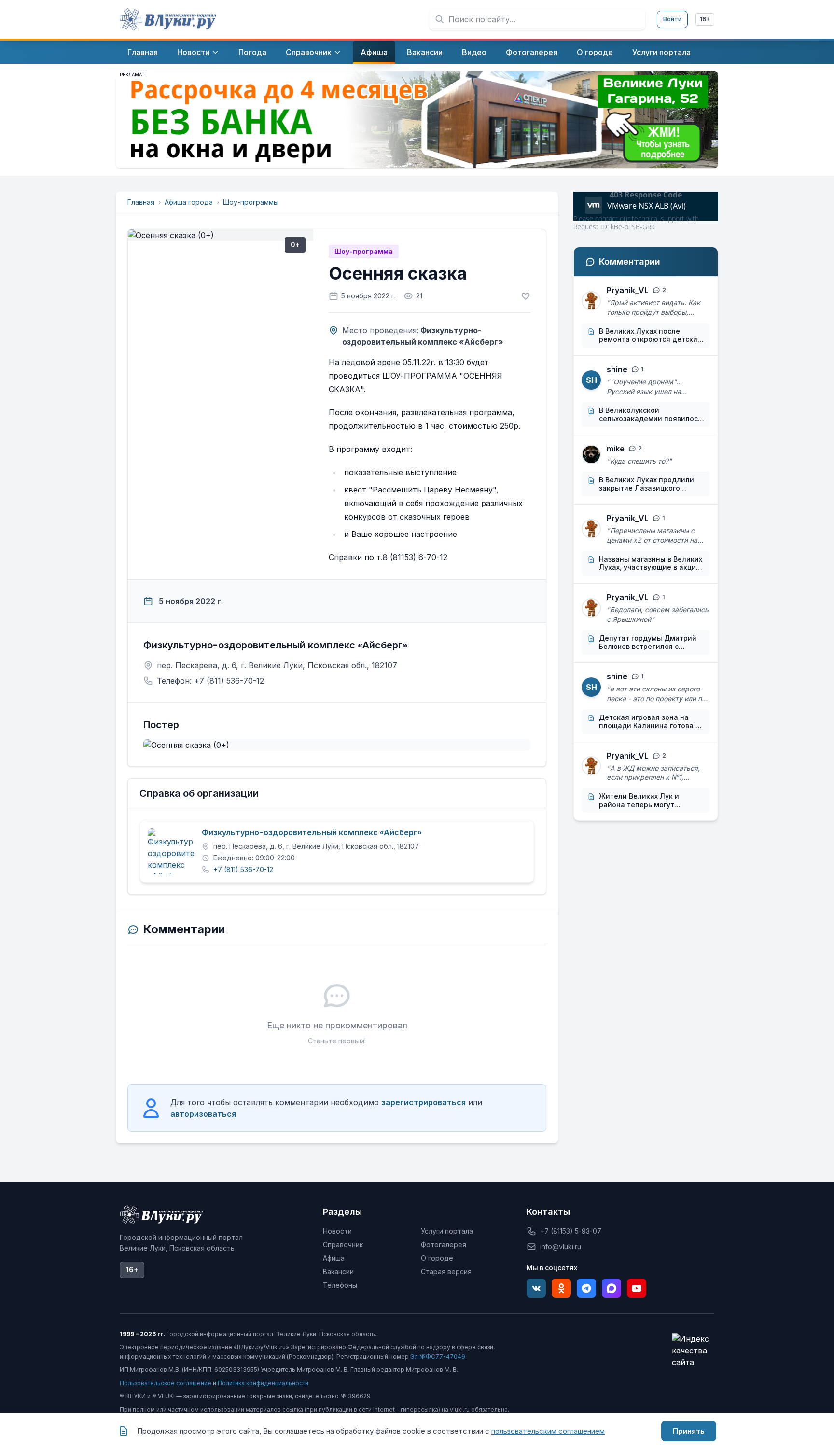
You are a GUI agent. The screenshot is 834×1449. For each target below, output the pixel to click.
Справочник (343, 1244)
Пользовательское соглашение (165, 1383)
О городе (437, 1258)
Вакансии (338, 1271)
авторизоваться (203, 1114)
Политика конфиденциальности (263, 1383)
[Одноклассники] (561, 1288)
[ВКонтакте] (536, 1288)
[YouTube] (636, 1288)
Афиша (334, 1258)
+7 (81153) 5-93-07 (570, 1231)
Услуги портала (447, 1231)
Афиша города (189, 202)
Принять (689, 1430)
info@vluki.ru (560, 1246)
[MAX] (611, 1288)
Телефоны (340, 1285)
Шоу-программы (250, 202)
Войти (672, 19)
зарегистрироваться (423, 1102)
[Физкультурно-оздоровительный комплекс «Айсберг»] (171, 851)
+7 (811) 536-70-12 (243, 869)
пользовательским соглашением (548, 1430)
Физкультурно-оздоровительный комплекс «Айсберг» (311, 833)
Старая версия (446, 1271)
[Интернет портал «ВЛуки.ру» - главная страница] (168, 19)
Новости (337, 1231)
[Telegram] (586, 1288)
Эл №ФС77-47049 (437, 1356)
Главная (140, 202)
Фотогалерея (443, 1244)
